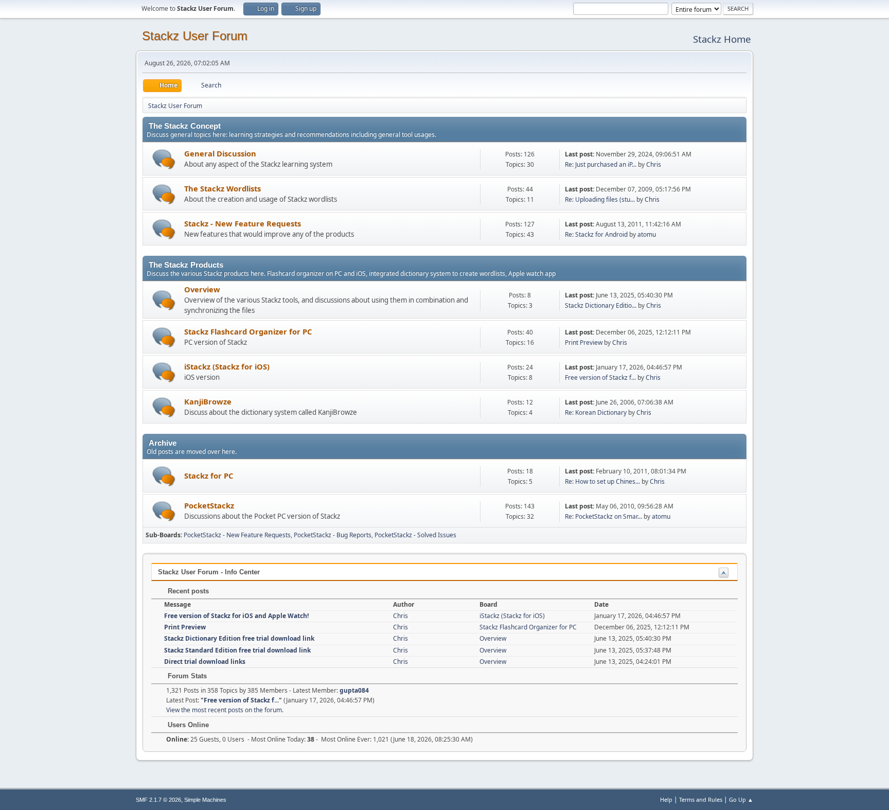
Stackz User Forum (194, 36)
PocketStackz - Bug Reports (332, 535)
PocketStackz (209, 505)
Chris (653, 164)
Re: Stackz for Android (596, 234)
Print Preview (583, 342)
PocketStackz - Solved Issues (415, 535)
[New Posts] (163, 159)
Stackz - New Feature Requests (242, 223)
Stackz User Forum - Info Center (209, 572)
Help (666, 799)
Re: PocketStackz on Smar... (603, 516)
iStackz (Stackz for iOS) (227, 366)
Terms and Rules (700, 799)
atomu (646, 234)
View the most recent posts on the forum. (224, 710)
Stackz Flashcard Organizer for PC (248, 331)
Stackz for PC (208, 475)
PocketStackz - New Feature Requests (237, 535)
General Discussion (220, 153)
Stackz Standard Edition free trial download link (237, 650)
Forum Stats (186, 676)
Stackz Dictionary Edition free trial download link (239, 638)
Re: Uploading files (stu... (600, 199)
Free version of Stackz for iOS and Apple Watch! (236, 615)
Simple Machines (205, 800)
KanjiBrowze (208, 401)
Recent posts (187, 591)
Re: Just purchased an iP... (600, 164)
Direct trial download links (204, 661)
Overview (202, 289)
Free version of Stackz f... (600, 377)
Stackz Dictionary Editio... (600, 305)
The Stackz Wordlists (222, 188)
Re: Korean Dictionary (596, 412)
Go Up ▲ (741, 799)
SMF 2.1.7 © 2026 (158, 800)
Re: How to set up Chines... (602, 481)
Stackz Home (722, 38)
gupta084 (354, 690)
